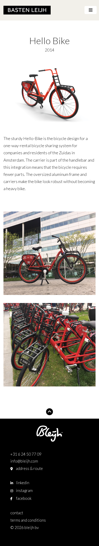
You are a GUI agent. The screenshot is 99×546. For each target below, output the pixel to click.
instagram (24, 490)
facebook (24, 498)
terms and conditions (28, 520)
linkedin (22, 482)
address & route (29, 468)
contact (16, 512)
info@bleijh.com (24, 461)
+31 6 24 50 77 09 (25, 454)
